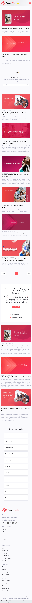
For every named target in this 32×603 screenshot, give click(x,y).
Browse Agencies (5, 553)
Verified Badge (5, 572)
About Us (4, 529)
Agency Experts (5, 585)
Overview (4, 548)
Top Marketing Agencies (7, 555)
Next (29, 273)
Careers (3, 534)
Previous (3, 273)
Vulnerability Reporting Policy (20, 596)
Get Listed (4, 569)
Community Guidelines (7, 590)
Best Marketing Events (6, 583)
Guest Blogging (5, 588)
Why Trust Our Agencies (7, 558)
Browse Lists (4, 560)
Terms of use (11, 596)
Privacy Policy (5, 596)
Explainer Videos (5, 542)
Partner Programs (6, 574)
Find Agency (5, 550)
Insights (4, 531)
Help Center (4, 536)
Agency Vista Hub (6, 580)
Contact (4, 539)
